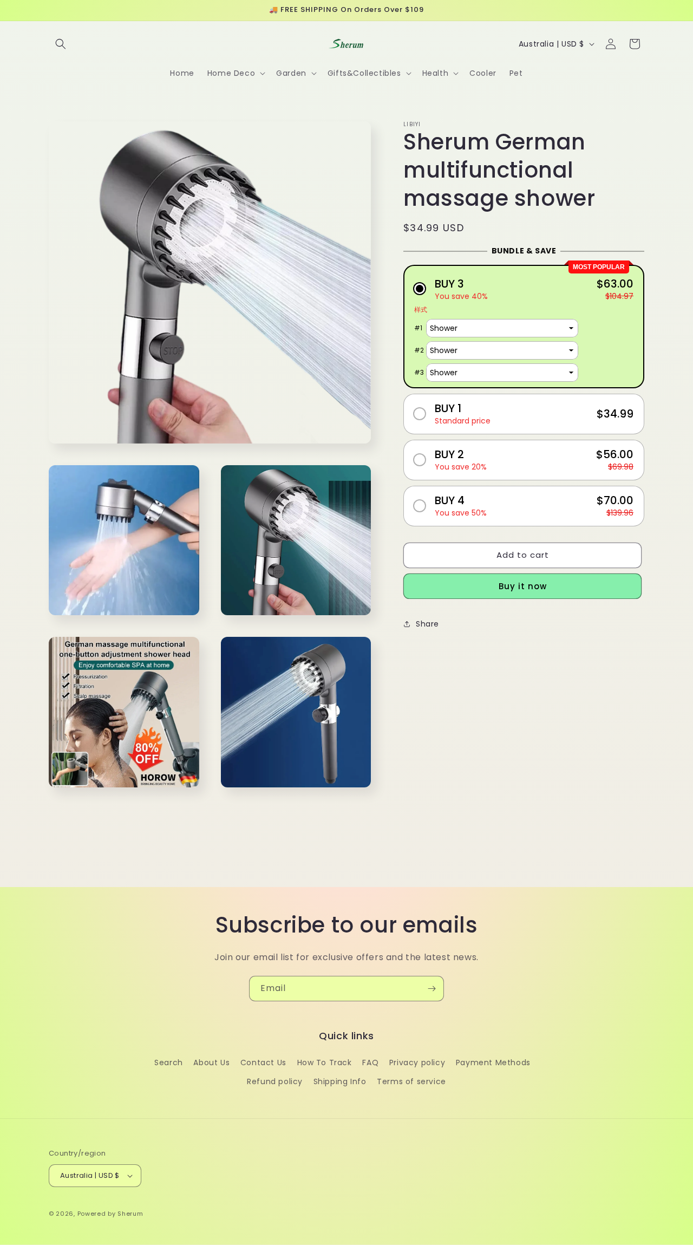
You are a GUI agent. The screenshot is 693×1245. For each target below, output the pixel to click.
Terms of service (411, 1081)
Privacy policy (417, 1062)
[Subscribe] (431, 988)
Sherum (130, 1213)
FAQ (370, 1062)
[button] (61, 44)
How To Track (324, 1062)
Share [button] (427, 623)
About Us (211, 1062)
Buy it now (523, 585)
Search (168, 1062)
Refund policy (275, 1081)
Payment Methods (493, 1062)
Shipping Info (340, 1081)
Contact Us (263, 1062)
